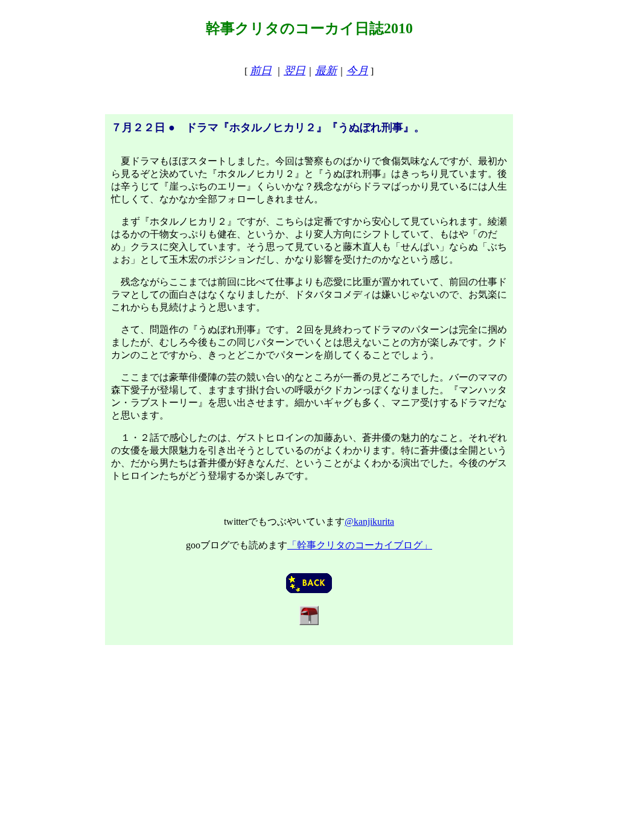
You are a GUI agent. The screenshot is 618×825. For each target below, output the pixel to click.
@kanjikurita (369, 521)
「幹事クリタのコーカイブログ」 (359, 545)
